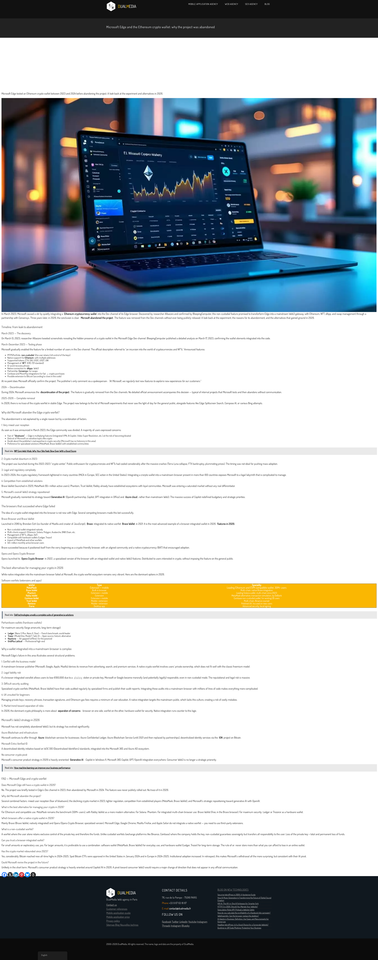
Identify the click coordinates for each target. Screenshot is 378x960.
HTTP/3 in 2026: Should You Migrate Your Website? (237, 906)
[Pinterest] (21, 874)
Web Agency (231, 4)
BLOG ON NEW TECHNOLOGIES (233, 889)
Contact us (111, 905)
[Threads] (33, 874)
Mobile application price (118, 916)
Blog (267, 4)
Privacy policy (113, 920)
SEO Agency (251, 4)
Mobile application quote (118, 912)
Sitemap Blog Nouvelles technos (122, 924)
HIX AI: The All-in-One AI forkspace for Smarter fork (238, 903)
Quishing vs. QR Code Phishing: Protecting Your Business (239, 928)
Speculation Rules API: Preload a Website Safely (235, 910)
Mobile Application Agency (203, 4)
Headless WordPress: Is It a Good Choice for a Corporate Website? (242, 925)
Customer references (116, 909)
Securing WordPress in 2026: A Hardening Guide (236, 895)
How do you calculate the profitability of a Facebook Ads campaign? (244, 913)
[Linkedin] (15, 874)
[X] (10, 874)
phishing (78, 677)
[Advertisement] (189, 64)
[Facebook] (4, 874)
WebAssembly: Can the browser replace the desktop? (238, 916)
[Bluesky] (27, 874)
